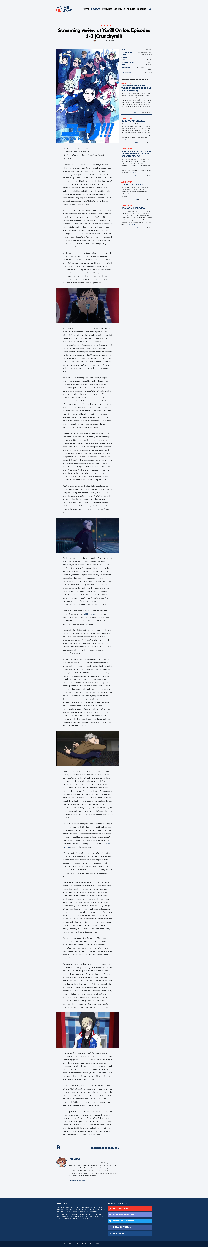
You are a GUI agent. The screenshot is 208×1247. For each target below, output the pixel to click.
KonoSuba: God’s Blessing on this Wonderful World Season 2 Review (136, 153)
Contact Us (118, 1233)
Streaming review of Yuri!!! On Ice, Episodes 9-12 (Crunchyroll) (136, 88)
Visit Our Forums (121, 1209)
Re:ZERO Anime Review (133, 121)
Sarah (136, 199)
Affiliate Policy (99, 1244)
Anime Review (104, 26)
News (86, 9)
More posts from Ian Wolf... (77, 1180)
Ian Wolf (99, 41)
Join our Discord (123, 1215)
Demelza (136, 142)
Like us (122, 1227)
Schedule (119, 9)
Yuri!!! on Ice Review (132, 184)
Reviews (95, 9)
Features (107, 9)
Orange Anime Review (133, 208)
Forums (131, 9)
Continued (132, 109)
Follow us (123, 1221)
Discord (141, 9)
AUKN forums (88, 614)
